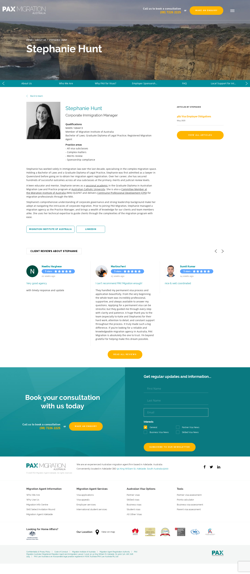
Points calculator (185, 495)
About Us (40, 40)
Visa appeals (83, 495)
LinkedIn (90, 229)
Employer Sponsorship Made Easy (148, 83)
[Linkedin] (218, 462)
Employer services (86, 500)
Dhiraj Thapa (49, 266)
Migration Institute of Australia (50, 229)
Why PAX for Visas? (105, 83)
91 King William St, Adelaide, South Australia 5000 (142, 464)
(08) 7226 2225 (170, 12)
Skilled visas (133, 495)
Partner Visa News (190, 423)
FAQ (184, 83)
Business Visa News (159, 428)
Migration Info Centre (37, 500)
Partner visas (133, 490)
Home (29, 40)
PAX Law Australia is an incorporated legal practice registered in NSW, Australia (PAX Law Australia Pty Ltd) (76, 552)
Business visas (134, 500)
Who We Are (66, 83)
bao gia (115, 266)
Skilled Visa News (190, 428)
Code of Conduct (61, 547)
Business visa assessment (190, 500)
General (153, 423)
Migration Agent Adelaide (39, 509)
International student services (92, 505)
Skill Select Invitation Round (40, 505)
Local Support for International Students (227, 83)
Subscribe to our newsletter (169, 442)
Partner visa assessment (189, 490)
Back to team (36, 96)
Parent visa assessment (189, 505)
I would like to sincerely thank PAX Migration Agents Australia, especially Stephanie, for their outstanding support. (125, 286)
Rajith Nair (186, 266)
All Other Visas (134, 509)
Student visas (133, 505)
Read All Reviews (125, 350)
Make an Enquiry (206, 10)
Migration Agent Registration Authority (115, 547)
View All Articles (200, 135)
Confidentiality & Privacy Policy (38, 547)
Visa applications (85, 490)
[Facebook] (205, 462)
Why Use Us (32, 495)
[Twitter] (211, 462)
